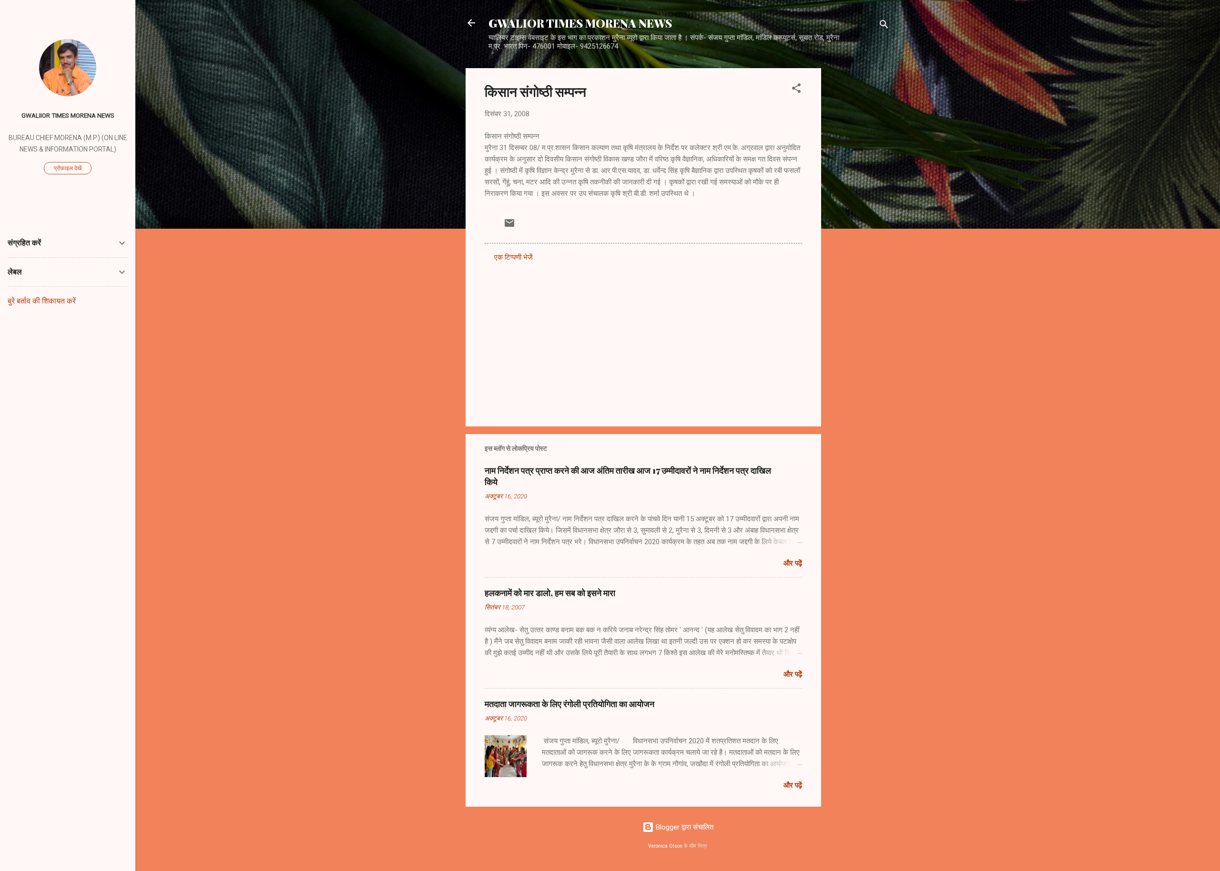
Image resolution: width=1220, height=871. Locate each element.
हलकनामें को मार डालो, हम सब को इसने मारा (550, 592)
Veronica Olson (665, 846)
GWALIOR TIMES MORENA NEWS (580, 22)
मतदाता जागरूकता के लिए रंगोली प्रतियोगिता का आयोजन (569, 703)
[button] (796, 89)
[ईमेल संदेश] (509, 226)
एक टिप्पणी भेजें (513, 257)
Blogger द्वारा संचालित (683, 827)
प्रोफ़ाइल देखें (67, 168)
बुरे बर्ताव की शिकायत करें (42, 300)
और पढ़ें (792, 563)
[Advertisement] (859, 211)
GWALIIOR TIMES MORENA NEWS (67, 115)
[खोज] (884, 26)
